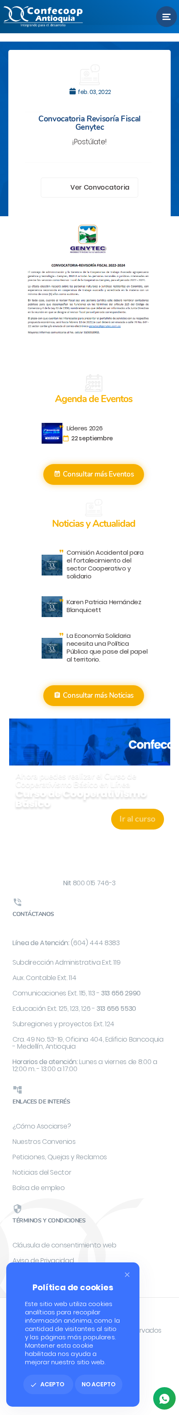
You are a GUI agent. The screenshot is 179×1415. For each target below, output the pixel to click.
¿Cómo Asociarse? (41, 1126)
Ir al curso (137, 819)
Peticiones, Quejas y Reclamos (59, 1157)
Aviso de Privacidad (43, 1260)
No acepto (99, 1384)
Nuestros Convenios (44, 1141)
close (127, 1275)
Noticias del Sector (41, 1172)
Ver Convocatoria (99, 187)
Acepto (47, 1384)
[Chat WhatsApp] (164, 1398)
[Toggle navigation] (166, 16)
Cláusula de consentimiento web (64, 1245)
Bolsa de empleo (38, 1187)
